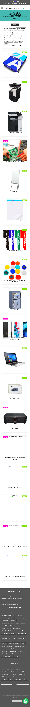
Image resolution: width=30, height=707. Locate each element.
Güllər (11, 625)
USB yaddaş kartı (6, 653)
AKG (3, 669)
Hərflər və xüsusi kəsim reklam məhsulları (11, 628)
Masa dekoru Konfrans (21, 636)
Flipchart (15, 191)
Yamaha (25, 679)
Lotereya (12, 636)
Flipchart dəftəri (15, 221)
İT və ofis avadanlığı (8, 34)
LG (3, 676)
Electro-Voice (13, 674)
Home (4, 16)
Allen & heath (10, 669)
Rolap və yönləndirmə (18, 39)
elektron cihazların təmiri (7, 623)
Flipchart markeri (15, 250)
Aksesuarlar (4, 612)
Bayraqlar (20, 615)
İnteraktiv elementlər (16, 37)
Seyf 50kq (15, 517)
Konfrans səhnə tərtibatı (17, 34)
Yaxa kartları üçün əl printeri (15, 576)
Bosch (12, 671)
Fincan (17, 623)
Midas (14, 676)
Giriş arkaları (5, 625)
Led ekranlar (20, 30)
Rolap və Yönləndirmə (7, 646)
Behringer (18, 669)
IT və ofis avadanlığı (6, 630)
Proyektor (15, 428)
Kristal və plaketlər (22, 633)
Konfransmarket (20, 695)
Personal (4, 643)
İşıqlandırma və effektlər (15, 32)
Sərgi (10, 37)
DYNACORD (5, 674)
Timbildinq (16, 41)
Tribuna (20, 41)
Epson (20, 674)
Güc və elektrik (7, 35)
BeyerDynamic (5, 671)
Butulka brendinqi (20, 618)
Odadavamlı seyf (15, 398)
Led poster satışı (15, 339)
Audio (5, 30)
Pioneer (19, 676)
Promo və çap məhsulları (8, 39)
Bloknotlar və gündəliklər (8, 618)
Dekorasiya (6, 37)
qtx (24, 676)
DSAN (18, 671)
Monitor (4, 641)
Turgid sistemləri (14, 30)
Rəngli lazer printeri (15, 487)
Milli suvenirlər (21, 638)
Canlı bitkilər (5, 620)
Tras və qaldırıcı (7, 32)
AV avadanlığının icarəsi (21, 28)
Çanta (16, 656)
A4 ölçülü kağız (15, 73)
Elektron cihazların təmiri (15, 161)
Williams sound (18, 679)
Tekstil (23, 648)
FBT (25, 674)
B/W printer (15, 102)
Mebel (14, 638)
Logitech (8, 676)
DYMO (23, 671)
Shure (11, 679)
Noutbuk (15, 369)
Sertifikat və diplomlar (19, 646)
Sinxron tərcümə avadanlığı (16, 35)
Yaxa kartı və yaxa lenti (8, 41)
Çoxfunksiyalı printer (15, 132)
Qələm (23, 643)
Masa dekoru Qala (6, 638)
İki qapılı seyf (15, 309)
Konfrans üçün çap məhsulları (8, 633)
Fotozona (6, 43)
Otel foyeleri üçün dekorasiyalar (15, 641)
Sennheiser (4, 679)
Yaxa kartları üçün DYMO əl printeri (15, 546)
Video (9, 30)
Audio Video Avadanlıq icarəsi (14, 16)
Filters (15, 24)
